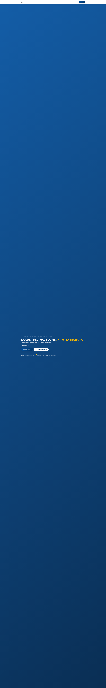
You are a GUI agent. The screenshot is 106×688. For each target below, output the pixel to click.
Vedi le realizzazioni (27, 349)
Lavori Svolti (66, 2)
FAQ (71, 2)
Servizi (61, 2)
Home (52, 2)
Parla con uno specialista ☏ (41, 349)
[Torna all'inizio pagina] (23, 2)
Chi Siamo (57, 2)
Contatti (75, 2)
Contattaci (82, 1)
